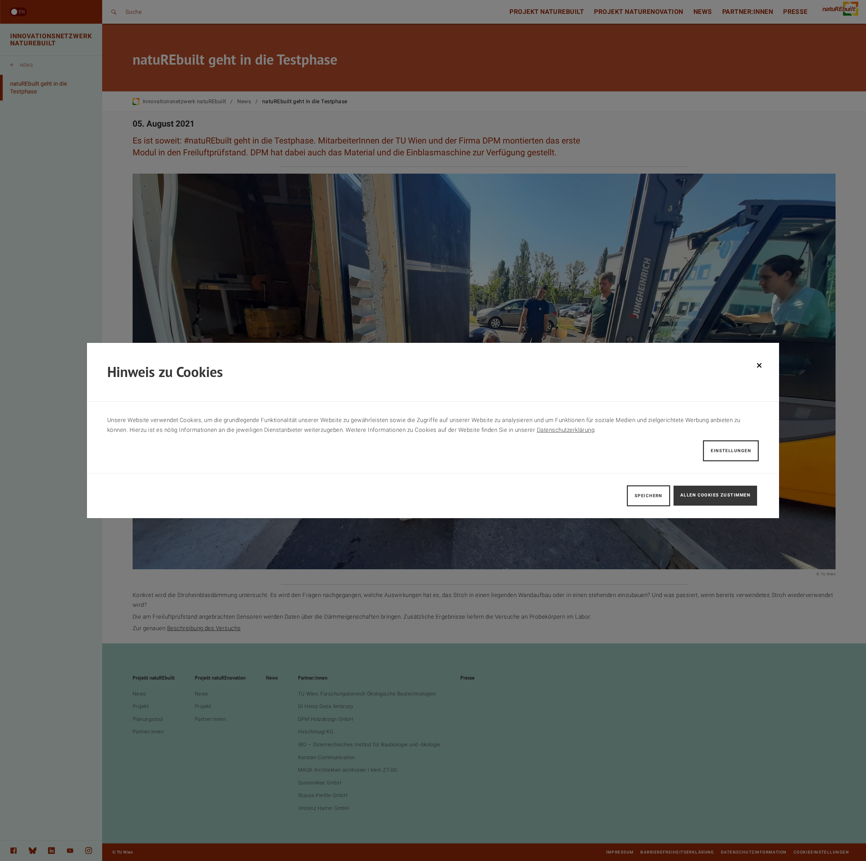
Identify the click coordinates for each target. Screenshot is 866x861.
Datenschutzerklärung (566, 429)
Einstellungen (731, 450)
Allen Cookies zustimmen (715, 495)
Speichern (648, 495)
